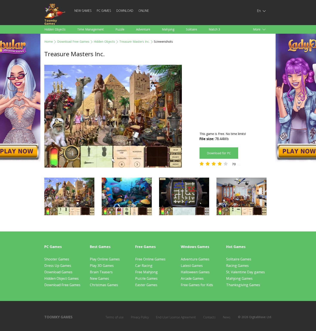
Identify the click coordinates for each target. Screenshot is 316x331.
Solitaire (191, 29)
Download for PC (219, 153)
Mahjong (168, 29)
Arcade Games (192, 278)
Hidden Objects (55, 29)
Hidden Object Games (61, 278)
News (226, 317)
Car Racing (143, 265)
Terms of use (115, 317)
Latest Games (192, 265)
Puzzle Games (146, 278)
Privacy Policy (140, 317)
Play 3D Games (102, 265)
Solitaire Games (238, 259)
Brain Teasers (101, 272)
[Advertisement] (235, 95)
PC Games (104, 11)
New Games (83, 11)
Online (143, 11)
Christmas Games (104, 285)
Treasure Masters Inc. (134, 41)
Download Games (58, 272)
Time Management (90, 29)
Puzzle (119, 29)
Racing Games (237, 265)
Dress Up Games (57, 265)
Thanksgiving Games (243, 285)
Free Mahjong (146, 272)
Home (48, 41)
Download (124, 11)
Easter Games (146, 285)
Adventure (143, 29)
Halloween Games (195, 272)
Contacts (209, 317)
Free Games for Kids (197, 285)
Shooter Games (56, 259)
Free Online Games (150, 259)
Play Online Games (105, 259)
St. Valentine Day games (245, 272)
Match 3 (214, 29)
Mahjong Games (239, 278)
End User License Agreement (176, 317)
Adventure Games (195, 259)
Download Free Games (73, 41)
